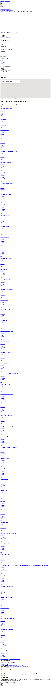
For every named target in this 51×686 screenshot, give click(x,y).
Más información (17, 682)
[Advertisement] (25, 21)
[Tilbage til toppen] (1, 684)
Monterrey (2, 8)
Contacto (2, 9)
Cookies (11, 10)
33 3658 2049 (4, 62)
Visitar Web (4, 63)
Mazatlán (15, 8)
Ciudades (3, 6)
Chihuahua (19, 8)
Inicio (1, 5)
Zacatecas (6, 8)
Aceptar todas (3, 682)
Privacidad (8, 10)
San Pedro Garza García (19, 665)
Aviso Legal (2, 10)
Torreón (22, 667)
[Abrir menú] (0, 2)
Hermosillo (18, 667)
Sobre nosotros (7, 9)
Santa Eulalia (11, 8)
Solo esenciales (10, 682)
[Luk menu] (1, 4)
